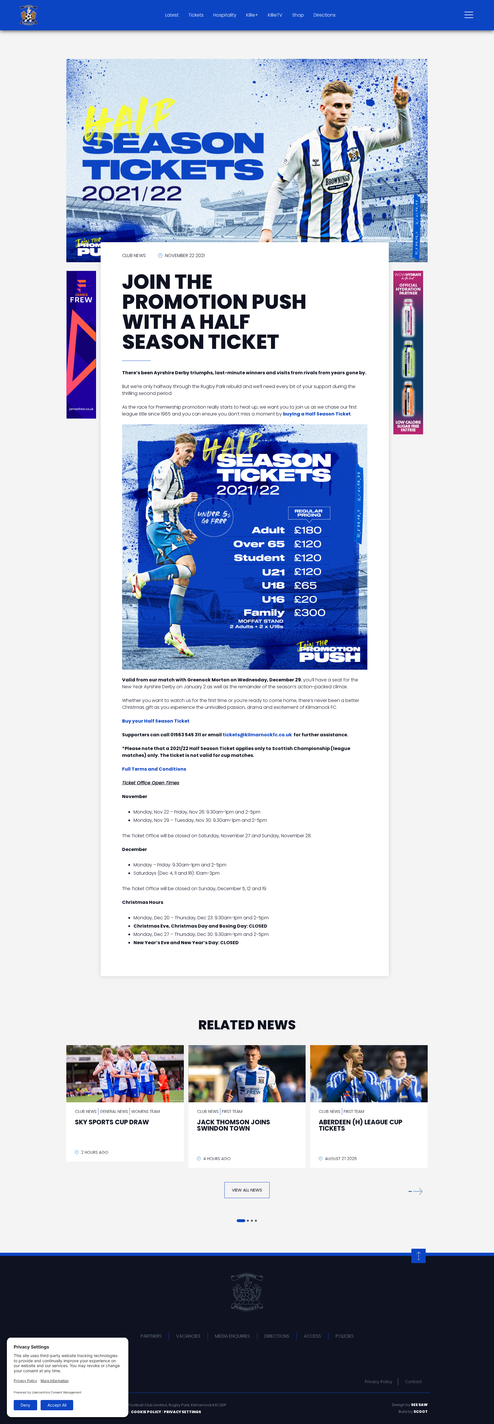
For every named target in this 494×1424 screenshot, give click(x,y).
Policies (345, 1336)
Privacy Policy (378, 1382)
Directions (325, 15)
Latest (172, 15)
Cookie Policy (146, 1411)
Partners (151, 1336)
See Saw (419, 1404)
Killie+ (252, 15)
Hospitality (224, 15)
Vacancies (188, 1336)
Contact (413, 1382)
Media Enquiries (232, 1336)
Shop (298, 15)
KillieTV (275, 15)
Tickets (196, 15)
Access (312, 1336)
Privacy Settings (182, 1411)
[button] (415, 1191)
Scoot (421, 1411)
